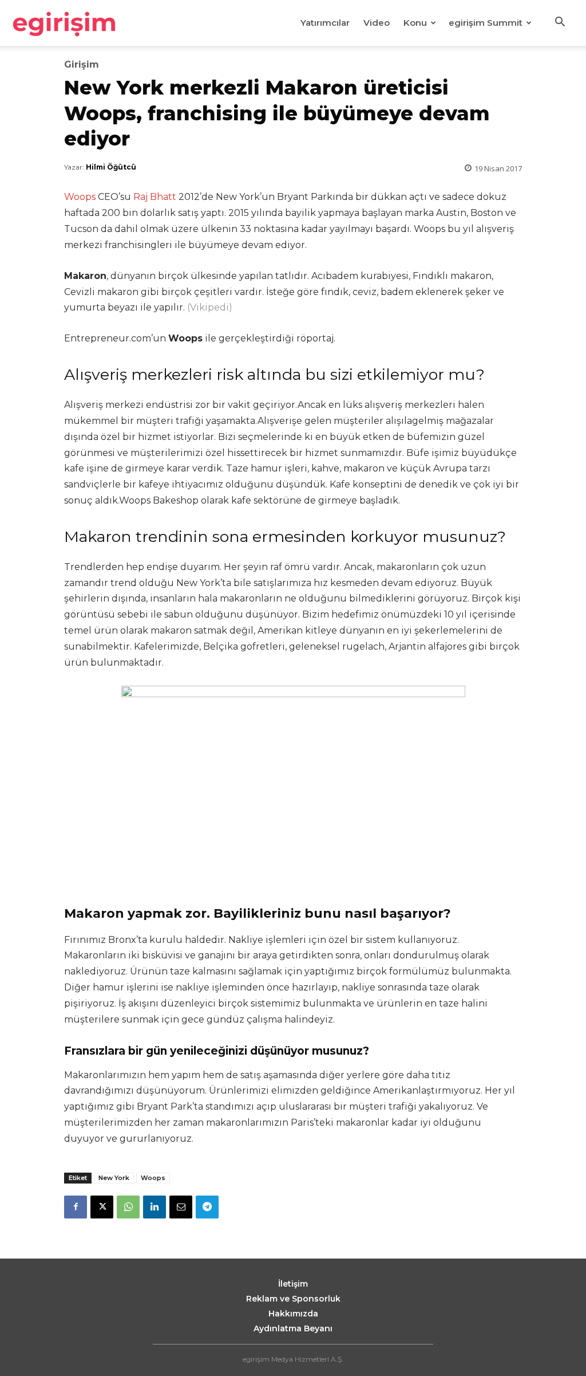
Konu (415, 22)
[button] (559, 23)
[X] (101, 1207)
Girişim (81, 64)
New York (113, 1178)
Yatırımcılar (325, 22)
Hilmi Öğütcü (111, 167)
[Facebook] (75, 1207)
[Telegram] (207, 1207)
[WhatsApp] (128, 1207)
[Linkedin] (154, 1207)
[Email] (180, 1207)
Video (376, 22)
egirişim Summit (485, 22)
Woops (80, 196)
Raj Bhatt (154, 196)
